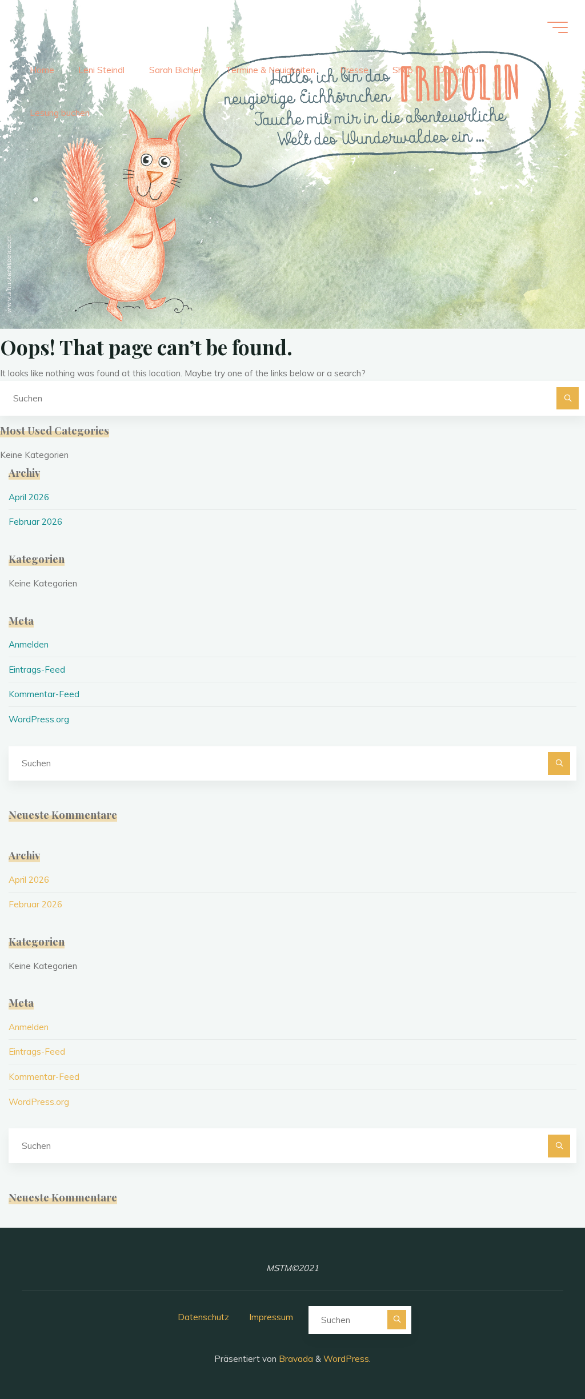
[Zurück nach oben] (540, 1354)
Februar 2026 (35, 521)
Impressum (271, 1317)
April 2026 (29, 497)
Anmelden (29, 644)
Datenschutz (203, 1317)
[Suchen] (567, 398)
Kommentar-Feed (44, 694)
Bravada (295, 1358)
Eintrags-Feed (37, 669)
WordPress (346, 1358)
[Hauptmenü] (557, 27)
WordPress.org (39, 719)
